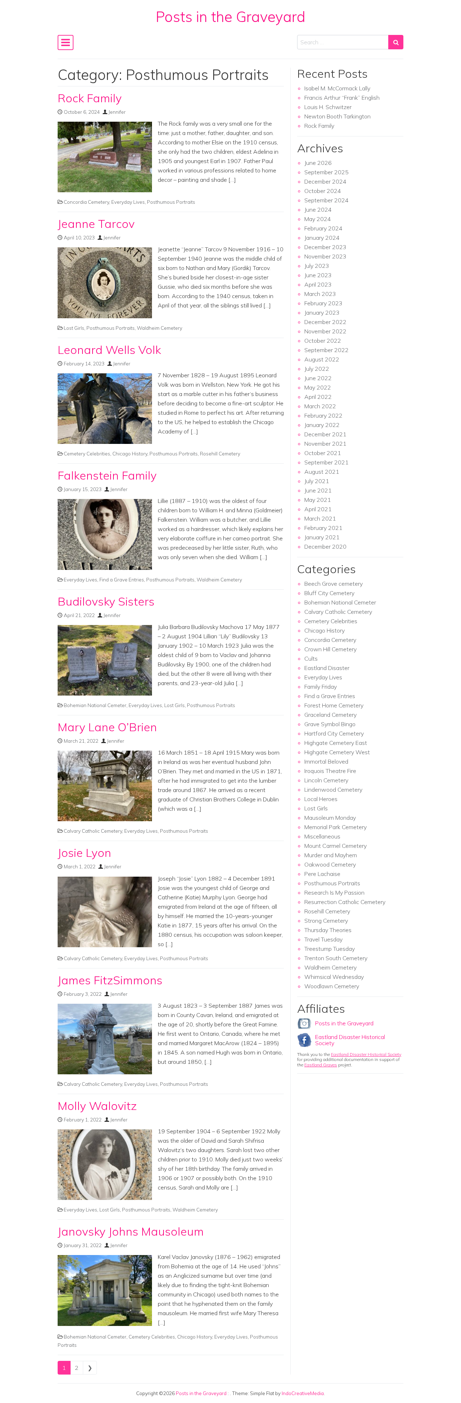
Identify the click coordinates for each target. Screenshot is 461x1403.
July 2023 (316, 265)
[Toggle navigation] (65, 42)
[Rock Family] (105, 157)
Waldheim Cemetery (159, 328)
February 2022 (323, 415)
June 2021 (318, 490)
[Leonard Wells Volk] (105, 408)
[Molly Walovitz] (105, 1164)
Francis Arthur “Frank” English (342, 97)
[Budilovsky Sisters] (105, 660)
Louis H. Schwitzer (328, 107)
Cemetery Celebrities (87, 453)
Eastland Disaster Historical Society (350, 1040)
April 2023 (318, 284)
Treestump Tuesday (329, 948)
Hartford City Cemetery (334, 733)
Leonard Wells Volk (109, 349)
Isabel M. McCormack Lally (337, 88)
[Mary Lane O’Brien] (105, 786)
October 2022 (322, 340)
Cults (311, 658)
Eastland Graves (320, 1064)
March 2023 (320, 293)
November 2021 (325, 443)
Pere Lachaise (322, 873)
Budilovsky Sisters (106, 601)
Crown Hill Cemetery (330, 649)
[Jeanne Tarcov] (105, 282)
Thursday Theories (328, 930)
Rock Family (90, 98)
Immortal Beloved (326, 761)
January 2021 (322, 537)
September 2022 (326, 350)
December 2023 (325, 247)
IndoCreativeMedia (303, 1393)
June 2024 (318, 209)
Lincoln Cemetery (326, 780)
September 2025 (326, 172)
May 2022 (317, 387)
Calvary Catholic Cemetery (93, 831)
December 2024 (325, 181)
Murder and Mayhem (330, 855)
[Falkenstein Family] (105, 534)
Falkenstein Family (107, 475)
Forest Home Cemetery (333, 705)
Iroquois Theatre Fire (330, 770)
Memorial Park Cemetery (335, 827)
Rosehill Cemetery (220, 453)
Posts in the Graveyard (230, 17)
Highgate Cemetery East (335, 742)
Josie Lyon (84, 852)
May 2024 (317, 218)
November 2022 (325, 331)
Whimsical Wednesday (334, 976)
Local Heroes (320, 798)
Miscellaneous (322, 836)
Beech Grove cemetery (333, 583)
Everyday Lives (128, 202)
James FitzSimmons (110, 980)
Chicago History (129, 453)
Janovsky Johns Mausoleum (131, 1231)
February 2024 (323, 228)
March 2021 (320, 518)
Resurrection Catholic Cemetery (344, 901)
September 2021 (326, 462)
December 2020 (325, 546)
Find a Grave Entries (121, 579)
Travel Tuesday (323, 939)
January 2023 (322, 312)
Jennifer (117, 112)
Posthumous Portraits (171, 202)
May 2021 (317, 499)
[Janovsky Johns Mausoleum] (105, 1290)
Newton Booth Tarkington (337, 116)
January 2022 (322, 424)
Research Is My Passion (334, 892)
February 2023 (323, 303)
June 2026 (318, 162)
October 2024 (322, 190)
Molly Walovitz (97, 1105)
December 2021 (325, 434)
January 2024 (322, 237)
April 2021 (318, 509)
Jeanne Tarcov (96, 223)
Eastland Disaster (326, 667)
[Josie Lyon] (105, 912)
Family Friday (320, 686)
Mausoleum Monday (330, 817)
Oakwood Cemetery (330, 864)
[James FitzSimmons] (105, 1039)
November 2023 (325, 256)
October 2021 (322, 453)
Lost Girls (74, 328)
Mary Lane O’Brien (107, 727)
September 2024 (326, 200)
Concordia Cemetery (86, 202)
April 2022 (318, 396)
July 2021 (316, 481)
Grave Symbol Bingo (329, 724)
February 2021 (323, 527)
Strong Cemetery (326, 920)
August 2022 (321, 359)
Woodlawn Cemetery (331, 986)
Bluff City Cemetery (329, 593)
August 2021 (321, 471)
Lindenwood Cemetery (333, 789)
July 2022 (316, 368)
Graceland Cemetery (330, 714)
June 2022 (318, 378)
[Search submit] (395, 42)
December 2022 (325, 321)
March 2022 (320, 406)
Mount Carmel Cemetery (335, 845)
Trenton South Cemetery (335, 958)
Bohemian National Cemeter (95, 705)
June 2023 (318, 275)
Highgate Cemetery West (337, 752)
